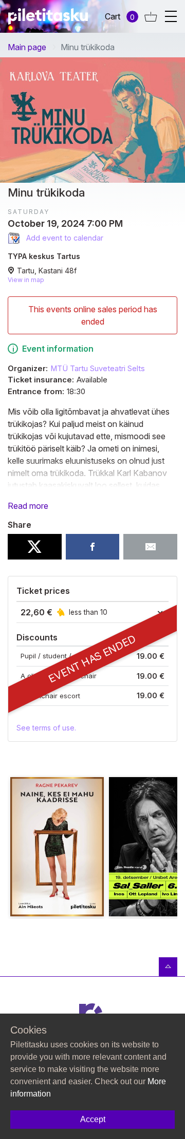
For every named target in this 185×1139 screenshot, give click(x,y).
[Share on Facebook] (93, 547)
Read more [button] (28, 506)
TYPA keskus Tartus (44, 256)
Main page (27, 47)
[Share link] (150, 547)
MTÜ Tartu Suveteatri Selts (97, 368)
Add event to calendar (63, 237)
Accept (92, 1119)
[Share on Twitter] (35, 547)
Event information (58, 348)
